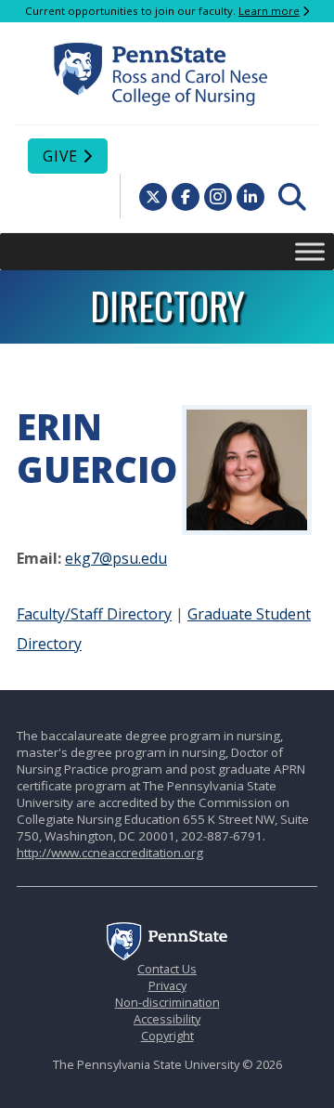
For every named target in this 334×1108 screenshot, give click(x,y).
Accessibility (167, 1018)
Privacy (167, 985)
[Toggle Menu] (310, 251)
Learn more (269, 11)
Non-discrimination (167, 1002)
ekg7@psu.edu (116, 558)
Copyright (167, 1035)
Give (60, 156)
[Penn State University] (167, 955)
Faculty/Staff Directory (94, 614)
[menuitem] (292, 197)
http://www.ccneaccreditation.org (110, 852)
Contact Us (167, 968)
